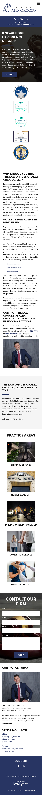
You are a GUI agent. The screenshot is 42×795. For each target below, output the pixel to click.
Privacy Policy (22, 790)
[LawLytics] (21, 783)
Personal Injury (13, 272)
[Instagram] (23, 766)
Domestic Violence (14, 268)
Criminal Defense (13, 264)
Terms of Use (11, 790)
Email (5, 626)
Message (6, 635)
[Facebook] (18, 766)
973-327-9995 (22, 19)
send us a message (13, 334)
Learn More (9, 74)
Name (4, 609)
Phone (5, 618)
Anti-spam (31, 790)
